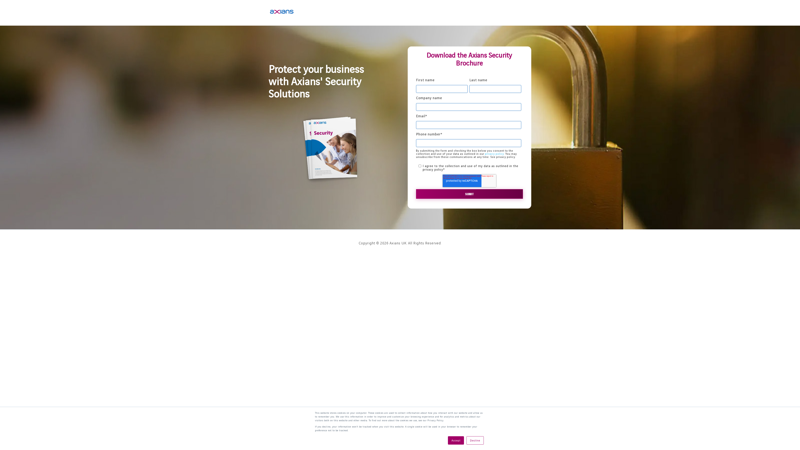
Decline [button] (475, 440)
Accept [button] (455, 440)
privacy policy (494, 153)
